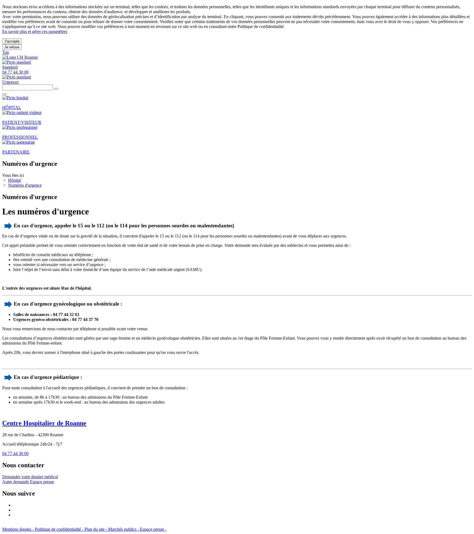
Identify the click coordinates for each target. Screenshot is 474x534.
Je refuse (11, 47)
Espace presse (42, 481)
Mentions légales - (18, 529)
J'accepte (11, 41)
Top (5, 52)
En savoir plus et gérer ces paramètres (34, 31)
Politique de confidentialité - (59, 529)
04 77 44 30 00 (15, 453)
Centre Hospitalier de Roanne (44, 423)
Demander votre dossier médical (30, 476)
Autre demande (16, 481)
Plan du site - (96, 529)
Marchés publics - (124, 529)
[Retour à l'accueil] (20, 57)
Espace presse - (153, 529)
